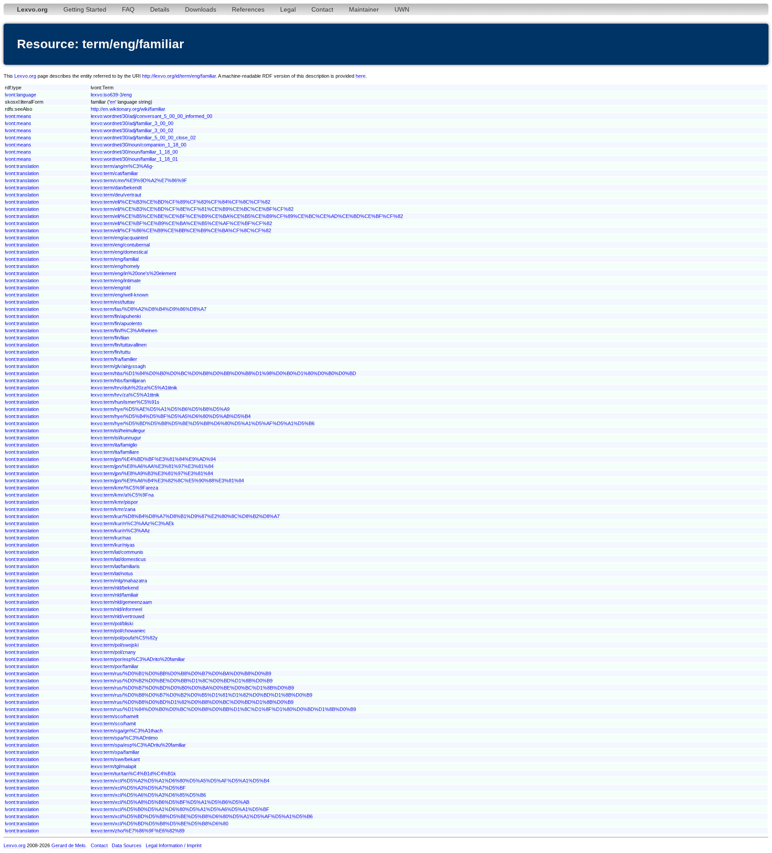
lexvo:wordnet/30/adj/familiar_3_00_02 (132, 130)
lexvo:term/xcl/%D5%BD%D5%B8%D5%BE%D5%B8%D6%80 (159, 823)
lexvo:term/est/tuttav (113, 302)
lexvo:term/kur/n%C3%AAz (120, 530)
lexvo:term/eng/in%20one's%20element (133, 273)
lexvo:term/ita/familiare (115, 452)
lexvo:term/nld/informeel (116, 609)
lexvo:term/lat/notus (112, 573)
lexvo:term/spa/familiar (115, 752)
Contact (322, 9)
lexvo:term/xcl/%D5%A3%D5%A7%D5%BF (138, 787)
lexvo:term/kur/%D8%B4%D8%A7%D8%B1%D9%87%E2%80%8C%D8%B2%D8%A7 (185, 516)
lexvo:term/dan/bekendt (116, 187)
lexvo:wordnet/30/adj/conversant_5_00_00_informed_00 (151, 116)
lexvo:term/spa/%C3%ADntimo (124, 737)
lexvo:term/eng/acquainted (119, 237)
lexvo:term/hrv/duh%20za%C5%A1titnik (134, 387)
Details (159, 9)
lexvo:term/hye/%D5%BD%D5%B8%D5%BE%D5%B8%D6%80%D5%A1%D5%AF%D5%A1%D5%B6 (203, 423)
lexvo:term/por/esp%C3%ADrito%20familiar (138, 659)
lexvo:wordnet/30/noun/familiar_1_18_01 (134, 159)
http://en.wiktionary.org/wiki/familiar (128, 109)
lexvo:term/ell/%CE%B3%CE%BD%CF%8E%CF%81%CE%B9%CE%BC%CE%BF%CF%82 (192, 209)
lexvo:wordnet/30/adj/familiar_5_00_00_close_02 (143, 137)
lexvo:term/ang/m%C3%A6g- (122, 166)
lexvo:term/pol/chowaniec (118, 630)
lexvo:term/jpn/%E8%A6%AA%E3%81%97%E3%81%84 (152, 466)
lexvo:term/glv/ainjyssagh (118, 366)
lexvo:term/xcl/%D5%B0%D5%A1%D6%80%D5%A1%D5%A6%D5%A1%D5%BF (180, 809)
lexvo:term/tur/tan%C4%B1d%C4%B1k (133, 773)
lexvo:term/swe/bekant (115, 759)
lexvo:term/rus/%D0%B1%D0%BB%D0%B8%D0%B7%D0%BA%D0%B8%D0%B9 (181, 673)
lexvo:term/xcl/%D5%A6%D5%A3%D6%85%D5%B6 (148, 795)
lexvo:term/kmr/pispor (114, 502)
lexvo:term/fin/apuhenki (116, 316)
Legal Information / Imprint (173, 845)
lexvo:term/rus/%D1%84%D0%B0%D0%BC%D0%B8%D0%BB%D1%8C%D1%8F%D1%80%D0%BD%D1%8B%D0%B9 (223, 709)
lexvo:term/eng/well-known (119, 294)
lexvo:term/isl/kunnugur (116, 437)
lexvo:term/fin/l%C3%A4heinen (124, 330)
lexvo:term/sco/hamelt (114, 716)
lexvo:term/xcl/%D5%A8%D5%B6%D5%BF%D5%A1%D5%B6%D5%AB (170, 802)
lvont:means (18, 116)
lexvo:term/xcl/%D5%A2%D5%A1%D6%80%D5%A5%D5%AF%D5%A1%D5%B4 (180, 780)
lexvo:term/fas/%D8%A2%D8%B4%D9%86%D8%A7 (148, 309)
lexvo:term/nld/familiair (114, 595)
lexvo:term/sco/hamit (113, 723)
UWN (401, 9)
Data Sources (127, 845)
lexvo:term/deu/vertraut (116, 194)
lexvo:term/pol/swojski (114, 645)
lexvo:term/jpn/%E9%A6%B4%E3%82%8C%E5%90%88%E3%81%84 (167, 480)
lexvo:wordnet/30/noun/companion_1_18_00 (138, 144)
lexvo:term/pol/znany (113, 652)
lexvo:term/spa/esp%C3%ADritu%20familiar (138, 745)
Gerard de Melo (68, 845)
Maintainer (364, 9)
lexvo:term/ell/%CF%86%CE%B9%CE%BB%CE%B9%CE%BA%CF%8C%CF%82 (181, 230)
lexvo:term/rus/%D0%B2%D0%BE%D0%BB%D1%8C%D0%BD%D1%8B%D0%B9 (182, 680)
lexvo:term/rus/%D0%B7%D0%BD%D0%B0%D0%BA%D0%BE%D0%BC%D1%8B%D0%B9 (192, 687)
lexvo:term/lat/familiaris (115, 566)
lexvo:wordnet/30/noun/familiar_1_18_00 (134, 152)
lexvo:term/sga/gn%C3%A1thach (127, 730)
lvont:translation (22, 166)
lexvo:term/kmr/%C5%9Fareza (124, 487)
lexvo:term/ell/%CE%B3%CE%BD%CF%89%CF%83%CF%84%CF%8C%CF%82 (180, 202)
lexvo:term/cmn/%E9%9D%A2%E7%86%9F (139, 180)
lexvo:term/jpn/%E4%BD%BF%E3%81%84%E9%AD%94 (153, 459)
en (112, 102)
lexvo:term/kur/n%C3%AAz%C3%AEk (132, 523)
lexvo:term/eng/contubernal (120, 244)
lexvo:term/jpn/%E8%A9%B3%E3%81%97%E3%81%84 (152, 473)
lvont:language (20, 94)
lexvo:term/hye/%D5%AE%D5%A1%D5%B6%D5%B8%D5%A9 (160, 409)
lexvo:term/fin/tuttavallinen (119, 344)
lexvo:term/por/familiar (114, 666)
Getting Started (84, 9)
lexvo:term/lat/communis (117, 552)
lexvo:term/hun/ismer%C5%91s (125, 402)
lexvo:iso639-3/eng (111, 94)
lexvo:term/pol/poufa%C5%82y (124, 637)
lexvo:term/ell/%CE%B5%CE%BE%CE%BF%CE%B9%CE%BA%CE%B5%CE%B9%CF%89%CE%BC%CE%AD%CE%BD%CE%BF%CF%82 (247, 216)
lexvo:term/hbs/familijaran (118, 380)
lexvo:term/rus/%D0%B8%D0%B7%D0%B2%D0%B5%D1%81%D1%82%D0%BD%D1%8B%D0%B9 (201, 695)
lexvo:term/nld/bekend (114, 587)
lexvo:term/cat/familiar (114, 173)
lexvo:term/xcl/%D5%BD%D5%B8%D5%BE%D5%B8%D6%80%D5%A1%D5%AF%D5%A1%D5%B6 (202, 816)
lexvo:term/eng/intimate (116, 280)
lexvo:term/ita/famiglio (114, 444)
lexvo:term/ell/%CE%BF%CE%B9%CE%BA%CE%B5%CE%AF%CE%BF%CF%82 (181, 223)
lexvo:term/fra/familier (114, 359)
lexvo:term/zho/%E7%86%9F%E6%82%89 (138, 830)
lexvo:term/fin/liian (110, 337)
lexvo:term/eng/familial (114, 259)
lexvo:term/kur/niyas (113, 545)
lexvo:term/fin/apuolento (116, 323)
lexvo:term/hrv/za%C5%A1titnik (125, 394)
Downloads (200, 9)
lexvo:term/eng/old (110, 287)
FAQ (128, 9)
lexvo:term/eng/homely (115, 266)
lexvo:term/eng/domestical (119, 252)
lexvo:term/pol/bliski (112, 623)
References (248, 9)
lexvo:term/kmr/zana (113, 509)
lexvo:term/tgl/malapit (113, 766)
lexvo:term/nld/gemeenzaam (121, 602)
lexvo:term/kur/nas (111, 537)
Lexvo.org (25, 76)
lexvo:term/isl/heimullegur (118, 430)
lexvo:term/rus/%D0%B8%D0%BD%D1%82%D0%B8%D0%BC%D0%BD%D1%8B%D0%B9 (192, 702)
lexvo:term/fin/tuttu (110, 352)
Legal (288, 9)
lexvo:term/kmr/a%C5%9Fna (122, 495)
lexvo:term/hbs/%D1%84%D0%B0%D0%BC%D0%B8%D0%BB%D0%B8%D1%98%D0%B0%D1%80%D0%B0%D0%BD (223, 373)
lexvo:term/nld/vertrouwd (117, 616)
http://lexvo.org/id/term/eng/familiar (179, 76)
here (360, 76)
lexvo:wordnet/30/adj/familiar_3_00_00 (132, 123)
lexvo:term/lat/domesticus (118, 559)
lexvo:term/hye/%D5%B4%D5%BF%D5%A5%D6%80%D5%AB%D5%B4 (171, 416)
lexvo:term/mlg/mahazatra (119, 580)
